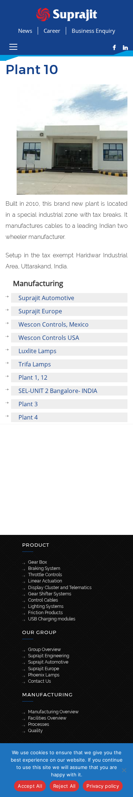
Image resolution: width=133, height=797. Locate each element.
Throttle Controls (45, 574)
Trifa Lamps (34, 364)
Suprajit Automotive (46, 298)
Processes (38, 724)
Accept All (30, 786)
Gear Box (37, 562)
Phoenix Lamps (43, 675)
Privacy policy (102, 786)
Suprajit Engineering (48, 655)
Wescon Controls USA (48, 338)
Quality (35, 730)
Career (52, 30)
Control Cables (43, 600)
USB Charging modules (51, 619)
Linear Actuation (45, 581)
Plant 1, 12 (32, 377)
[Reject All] (123, 770)
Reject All (64, 786)
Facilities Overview (47, 718)
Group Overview (44, 649)
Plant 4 (28, 417)
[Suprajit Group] (66, 13)
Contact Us (39, 681)
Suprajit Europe (40, 311)
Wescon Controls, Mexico (53, 324)
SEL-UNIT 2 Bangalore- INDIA (57, 391)
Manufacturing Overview (53, 711)
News (25, 30)
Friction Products (45, 612)
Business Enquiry (93, 30)
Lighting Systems (46, 606)
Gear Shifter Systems (49, 593)
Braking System (44, 568)
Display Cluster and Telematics (60, 587)
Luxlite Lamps (37, 351)
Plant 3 (28, 404)
